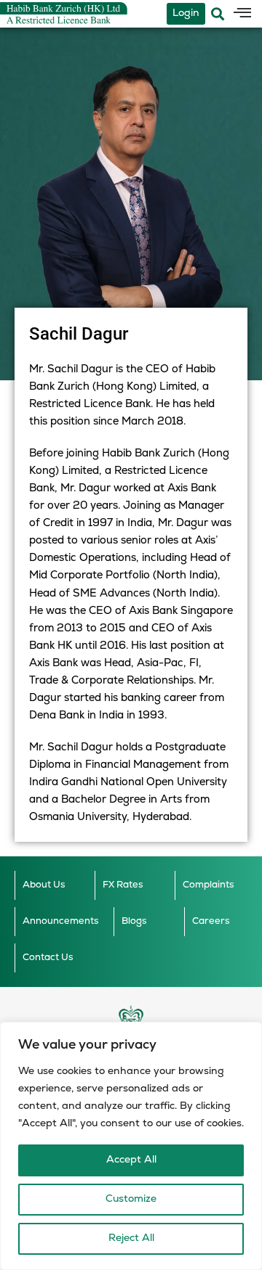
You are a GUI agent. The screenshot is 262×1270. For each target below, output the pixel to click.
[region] (131, 1146)
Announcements (61, 921)
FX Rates (123, 885)
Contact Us (48, 957)
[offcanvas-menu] (242, 14)
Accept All (131, 1160)
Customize (131, 1199)
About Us (44, 885)
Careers (211, 921)
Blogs (134, 921)
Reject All (131, 1238)
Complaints (208, 885)
